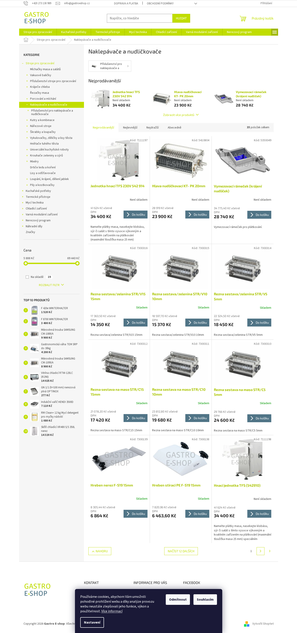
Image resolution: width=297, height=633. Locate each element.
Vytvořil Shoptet (263, 624)
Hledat (181, 18)
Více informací (111, 611)
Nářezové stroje (40, 126)
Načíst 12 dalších (181, 551)
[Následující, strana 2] (260, 551)
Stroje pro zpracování (40, 63)
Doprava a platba (126, 4)
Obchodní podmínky (160, 4)
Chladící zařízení (36, 208)
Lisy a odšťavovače (43, 173)
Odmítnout (178, 599)
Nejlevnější (130, 127)
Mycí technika (35, 202)
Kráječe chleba (40, 87)
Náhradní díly (34, 226)
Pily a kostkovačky (42, 185)
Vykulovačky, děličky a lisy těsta (51, 138)
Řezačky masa (39, 93)
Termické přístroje (38, 197)
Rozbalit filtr (49, 285)
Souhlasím (205, 599)
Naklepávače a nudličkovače (48, 105)
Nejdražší (152, 127)
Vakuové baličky (40, 75)
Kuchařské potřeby (38, 191)
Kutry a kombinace (42, 120)
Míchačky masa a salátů (45, 69)
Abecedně (174, 127)
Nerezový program (38, 220)
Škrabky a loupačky (43, 132)
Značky (30, 232)
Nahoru (102, 551)
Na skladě (41, 277)
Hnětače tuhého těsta (44, 143)
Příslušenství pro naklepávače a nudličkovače (52, 112)
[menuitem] (37, 32)
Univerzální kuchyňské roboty (49, 149)
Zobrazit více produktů (178, 115)
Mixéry (34, 161)
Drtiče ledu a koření (43, 167)
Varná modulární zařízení (42, 214)
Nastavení (92, 622)
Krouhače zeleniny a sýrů (46, 155)
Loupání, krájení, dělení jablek (49, 179)
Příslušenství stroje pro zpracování (53, 81)
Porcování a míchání (43, 99)
